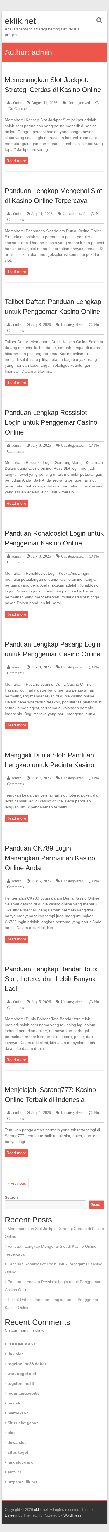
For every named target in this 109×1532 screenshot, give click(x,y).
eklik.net (20, 21)
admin (16, 103)
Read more (16, 160)
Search (11, 1197)
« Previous (16, 1183)
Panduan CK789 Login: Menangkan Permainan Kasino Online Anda (50, 858)
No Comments (19, 109)
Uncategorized (78, 103)
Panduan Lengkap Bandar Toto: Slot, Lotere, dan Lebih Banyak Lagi (51, 978)
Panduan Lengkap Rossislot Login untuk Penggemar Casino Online (51, 422)
